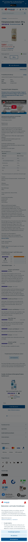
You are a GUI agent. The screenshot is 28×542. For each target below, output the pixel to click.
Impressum (15, 519)
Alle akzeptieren (14, 539)
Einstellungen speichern (14, 531)
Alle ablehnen (14, 535)
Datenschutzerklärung (6, 519)
